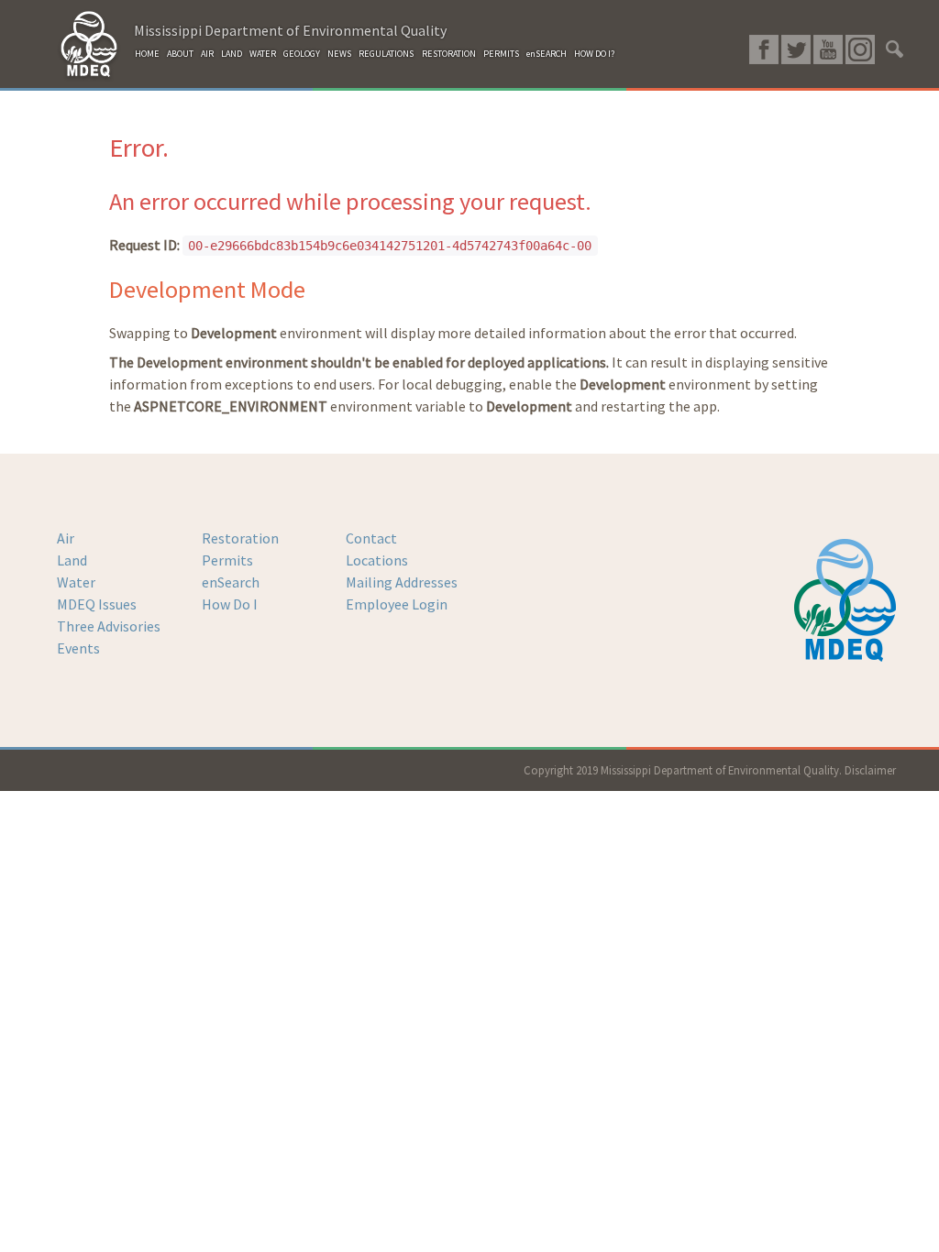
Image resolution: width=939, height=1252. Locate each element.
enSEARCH (546, 54)
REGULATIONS (386, 54)
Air (65, 538)
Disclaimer (870, 770)
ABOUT (180, 54)
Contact (371, 538)
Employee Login (396, 604)
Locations (377, 560)
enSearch (231, 582)
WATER (262, 54)
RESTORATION (449, 54)
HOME (147, 54)
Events (78, 648)
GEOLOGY (301, 54)
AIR (207, 54)
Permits (227, 560)
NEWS (339, 54)
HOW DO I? (594, 54)
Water (76, 582)
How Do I (230, 604)
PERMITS (501, 54)
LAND (231, 54)
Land (72, 560)
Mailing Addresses (402, 582)
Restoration (240, 538)
